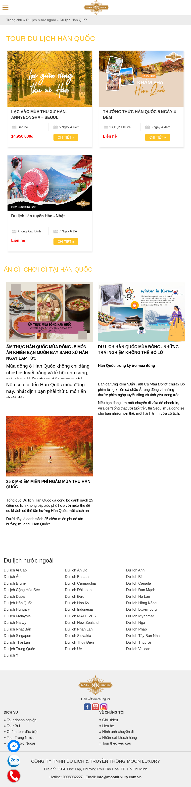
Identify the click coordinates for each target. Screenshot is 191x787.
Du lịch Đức (74, 596)
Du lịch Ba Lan (77, 576)
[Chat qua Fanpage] (13, 746)
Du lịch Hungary (17, 609)
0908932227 (73, 777)
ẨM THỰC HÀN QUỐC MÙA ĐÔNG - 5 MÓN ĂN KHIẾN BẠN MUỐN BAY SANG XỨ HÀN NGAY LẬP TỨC (47, 352)
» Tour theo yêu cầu (115, 743)
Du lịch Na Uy (15, 622)
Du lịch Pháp (136, 629)
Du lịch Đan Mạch (140, 590)
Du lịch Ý (11, 655)
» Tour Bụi (12, 726)
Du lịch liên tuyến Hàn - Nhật (38, 216)
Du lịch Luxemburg (141, 609)
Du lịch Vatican (138, 649)
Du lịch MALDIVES (80, 616)
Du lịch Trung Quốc (19, 649)
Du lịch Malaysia (17, 616)
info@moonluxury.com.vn (119, 777)
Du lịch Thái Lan (17, 642)
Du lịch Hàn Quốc (18, 603)
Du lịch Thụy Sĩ (138, 642)
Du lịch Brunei (15, 583)
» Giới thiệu (108, 720)
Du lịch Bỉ (134, 576)
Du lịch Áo (12, 576)
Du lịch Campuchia (80, 583)
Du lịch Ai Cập (15, 570)
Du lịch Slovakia (78, 635)
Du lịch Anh (135, 570)
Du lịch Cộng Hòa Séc (22, 590)
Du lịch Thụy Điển (79, 642)
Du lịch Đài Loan (78, 590)
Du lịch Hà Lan (138, 596)
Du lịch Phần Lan (79, 629)
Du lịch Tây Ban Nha (143, 635)
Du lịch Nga (135, 622)
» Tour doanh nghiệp (20, 720)
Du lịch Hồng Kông (141, 603)
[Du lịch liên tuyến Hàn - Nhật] (49, 183)
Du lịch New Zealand (81, 622)
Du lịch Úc (73, 649)
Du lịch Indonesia (79, 609)
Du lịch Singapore (18, 635)
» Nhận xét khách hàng (118, 737)
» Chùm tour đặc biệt (21, 731)
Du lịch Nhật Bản (17, 629)
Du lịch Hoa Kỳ (77, 603)
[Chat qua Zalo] (13, 761)
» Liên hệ (106, 726)
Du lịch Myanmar (140, 616)
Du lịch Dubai (14, 596)
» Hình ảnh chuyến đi (116, 731)
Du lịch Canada (138, 583)
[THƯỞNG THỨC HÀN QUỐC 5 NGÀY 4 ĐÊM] (141, 79)
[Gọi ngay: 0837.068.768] (13, 775)
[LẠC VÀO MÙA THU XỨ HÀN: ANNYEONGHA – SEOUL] (49, 79)
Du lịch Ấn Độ (76, 570)
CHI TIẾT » (66, 137)
